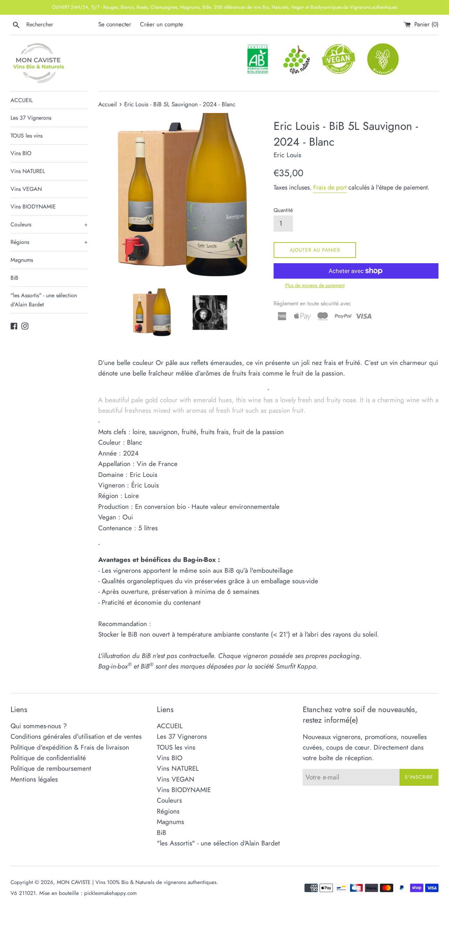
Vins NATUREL (28, 171)
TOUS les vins (26, 136)
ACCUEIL (22, 100)
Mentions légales (34, 779)
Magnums (22, 260)
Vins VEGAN (26, 189)
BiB (14, 278)
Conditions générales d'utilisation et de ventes (76, 736)
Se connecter (114, 24)
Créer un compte (161, 24)
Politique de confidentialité (48, 758)
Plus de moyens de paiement (314, 285)
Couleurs (49, 224)
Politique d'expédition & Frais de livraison (70, 747)
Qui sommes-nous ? (39, 726)
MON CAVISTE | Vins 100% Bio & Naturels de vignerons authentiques (136, 882)
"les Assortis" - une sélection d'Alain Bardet (44, 299)
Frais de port (330, 187)
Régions (49, 242)
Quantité (283, 210)
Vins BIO (21, 153)
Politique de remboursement (51, 768)
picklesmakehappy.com (110, 893)
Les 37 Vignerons (31, 118)
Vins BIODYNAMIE (33, 206)
